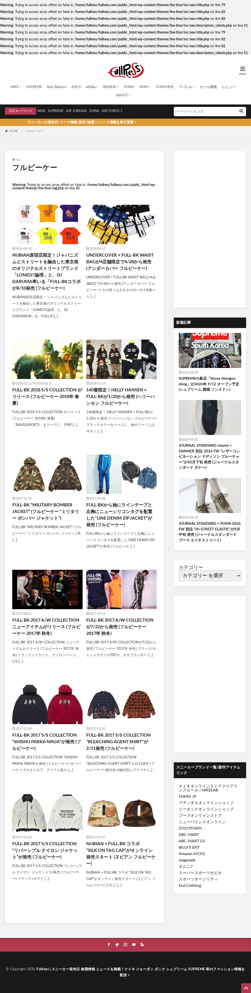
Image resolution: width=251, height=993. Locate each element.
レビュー (229, 87)
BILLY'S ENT (189, 847)
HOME (13, 131)
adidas (91, 87)
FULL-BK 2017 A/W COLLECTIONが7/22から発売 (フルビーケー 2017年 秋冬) (119, 627)
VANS (143, 87)
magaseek (187, 860)
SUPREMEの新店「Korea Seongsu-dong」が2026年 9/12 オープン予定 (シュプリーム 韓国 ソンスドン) (209, 384)
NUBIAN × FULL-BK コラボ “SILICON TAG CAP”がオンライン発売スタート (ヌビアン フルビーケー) (121, 854)
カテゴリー (191, 567)
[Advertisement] (210, 229)
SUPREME (34, 87)
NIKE (15, 87)
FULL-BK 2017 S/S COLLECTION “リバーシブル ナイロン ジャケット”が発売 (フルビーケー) (45, 850)
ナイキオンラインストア (200, 786)
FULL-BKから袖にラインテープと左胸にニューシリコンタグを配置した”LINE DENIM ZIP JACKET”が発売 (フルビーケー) (119, 515)
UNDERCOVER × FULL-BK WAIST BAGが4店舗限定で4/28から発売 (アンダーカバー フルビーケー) (119, 262)
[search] (241, 111)
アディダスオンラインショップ (206, 803)
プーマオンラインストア (200, 816)
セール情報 (208, 87)
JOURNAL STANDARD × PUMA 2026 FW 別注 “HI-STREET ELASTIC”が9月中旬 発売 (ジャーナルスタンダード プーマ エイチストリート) (210, 532)
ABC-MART (189, 835)
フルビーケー (34, 130)
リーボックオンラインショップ (206, 809)
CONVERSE (165, 87)
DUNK (94, 111)
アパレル (185, 87)
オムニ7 (186, 866)
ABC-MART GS (192, 841)
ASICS (76, 87)
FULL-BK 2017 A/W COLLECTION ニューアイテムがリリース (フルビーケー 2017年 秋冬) (46, 627)
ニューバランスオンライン (202, 822)
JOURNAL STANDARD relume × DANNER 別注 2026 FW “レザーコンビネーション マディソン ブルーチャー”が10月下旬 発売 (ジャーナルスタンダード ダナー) (209, 456)
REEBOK (109, 87)
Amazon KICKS (192, 854)
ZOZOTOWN (190, 828)
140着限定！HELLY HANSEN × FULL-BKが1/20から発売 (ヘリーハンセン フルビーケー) (120, 397)
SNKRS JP (187, 797)
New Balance (56, 87)
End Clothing (190, 886)
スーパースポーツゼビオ (200, 873)
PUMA (129, 87)
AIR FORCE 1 (112, 111)
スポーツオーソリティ (198, 879)
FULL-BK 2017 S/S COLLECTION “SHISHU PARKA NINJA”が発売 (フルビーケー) (46, 742)
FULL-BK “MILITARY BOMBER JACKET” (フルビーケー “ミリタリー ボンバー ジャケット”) (45, 512)
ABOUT (122, 95)
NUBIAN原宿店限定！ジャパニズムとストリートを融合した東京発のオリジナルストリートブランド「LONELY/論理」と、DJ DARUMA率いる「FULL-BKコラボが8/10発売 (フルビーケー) (46, 272)
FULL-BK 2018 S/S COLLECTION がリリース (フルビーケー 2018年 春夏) (47, 397)
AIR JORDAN (76, 111)
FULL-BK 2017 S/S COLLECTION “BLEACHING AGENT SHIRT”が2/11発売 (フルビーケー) (118, 742)
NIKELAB (210, 790)
